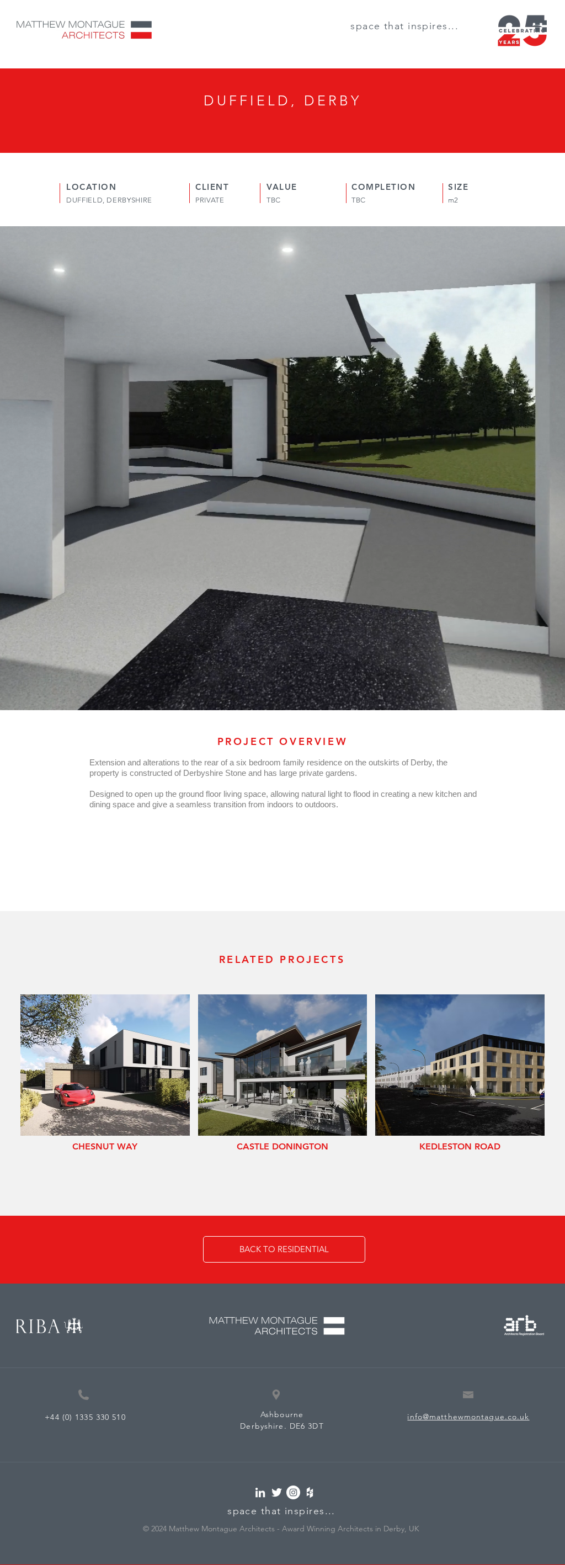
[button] (541, 26)
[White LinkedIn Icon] (260, 1492)
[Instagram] (293, 1492)
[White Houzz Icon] (310, 1492)
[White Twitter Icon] (277, 1492)
